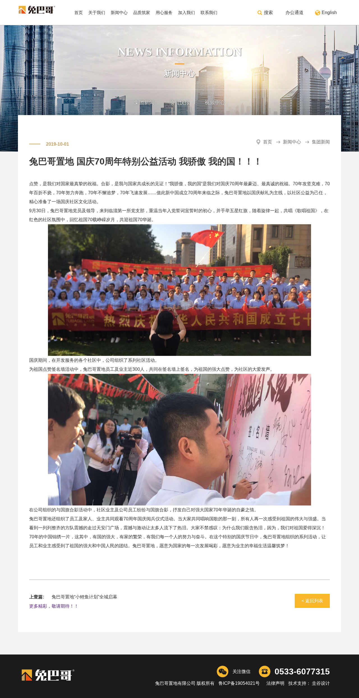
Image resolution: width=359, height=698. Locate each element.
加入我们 (186, 12)
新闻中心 (119, 12)
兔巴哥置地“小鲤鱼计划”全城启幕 (84, 596)
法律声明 (275, 683)
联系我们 (209, 12)
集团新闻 (144, 102)
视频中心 (215, 102)
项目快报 (179, 102)
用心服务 (164, 12)
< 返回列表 (312, 600)
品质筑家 (141, 12)
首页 (78, 12)
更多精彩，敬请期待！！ (54, 606)
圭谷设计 (320, 683)
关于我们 (96, 12)
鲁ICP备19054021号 (239, 683)
